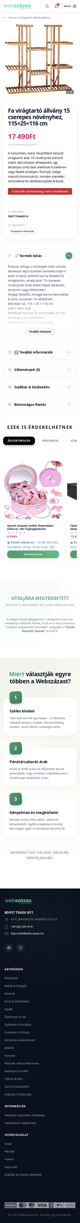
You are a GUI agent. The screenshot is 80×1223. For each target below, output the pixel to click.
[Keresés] (47, 6)
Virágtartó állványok (22, 231)
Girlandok (50, 440)
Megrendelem (33, 554)
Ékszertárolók (19, 440)
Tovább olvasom (40, 331)
